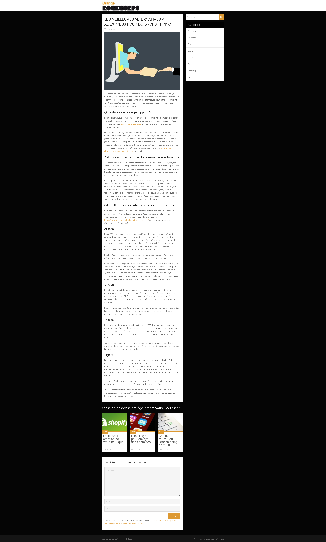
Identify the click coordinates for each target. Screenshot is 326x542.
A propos (198, 539)
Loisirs (190, 51)
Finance (191, 44)
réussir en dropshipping (131, 124)
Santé (190, 64)
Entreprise (192, 37)
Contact (220, 539)
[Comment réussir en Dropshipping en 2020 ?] (170, 422)
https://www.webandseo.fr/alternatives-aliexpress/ (126, 220)
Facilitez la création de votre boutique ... (113, 440)
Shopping (192, 71)
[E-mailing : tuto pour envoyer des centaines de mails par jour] (142, 422)
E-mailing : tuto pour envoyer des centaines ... (141, 440)
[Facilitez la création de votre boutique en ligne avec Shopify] (114, 422)
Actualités (192, 31)
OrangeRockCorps (109, 539)
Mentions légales (209, 539)
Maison (191, 57)
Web (105, 431)
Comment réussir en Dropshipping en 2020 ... (168, 440)
